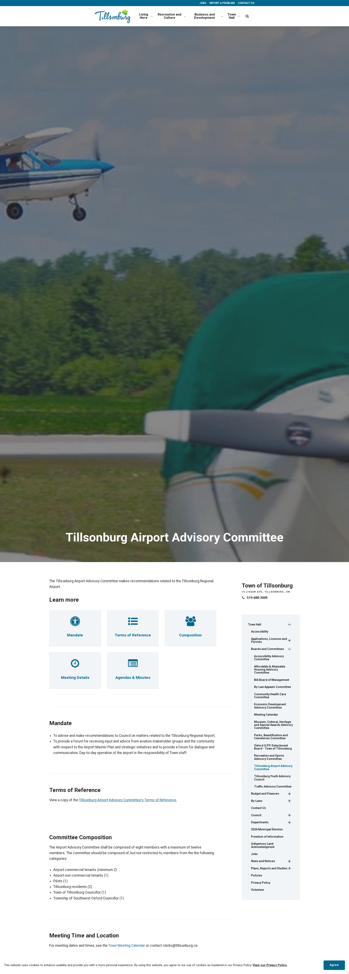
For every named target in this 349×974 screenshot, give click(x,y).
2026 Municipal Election (267, 829)
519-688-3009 (257, 598)
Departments (260, 822)
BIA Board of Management (271, 679)
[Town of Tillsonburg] (113, 16)
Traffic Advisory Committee (272, 786)
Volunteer (257, 889)
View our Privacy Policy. (270, 965)
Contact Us (258, 808)
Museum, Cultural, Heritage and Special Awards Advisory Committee (273, 725)
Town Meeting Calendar (126, 945)
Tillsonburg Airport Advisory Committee (273, 767)
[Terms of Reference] (133, 623)
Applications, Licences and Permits (269, 640)
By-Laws (256, 800)
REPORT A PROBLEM (222, 2)
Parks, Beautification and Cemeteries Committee (271, 737)
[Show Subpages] (289, 624)
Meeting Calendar (266, 714)
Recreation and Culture (169, 16)
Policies (256, 875)
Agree (334, 965)
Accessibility (259, 631)
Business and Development (204, 16)
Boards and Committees (267, 649)
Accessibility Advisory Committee (269, 658)
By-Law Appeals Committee (272, 687)
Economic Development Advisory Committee (270, 706)
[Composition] (190, 623)
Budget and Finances (265, 793)
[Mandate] (75, 623)
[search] (247, 16)
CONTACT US (245, 2)
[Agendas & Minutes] (133, 666)
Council (256, 815)
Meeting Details (75, 677)
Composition (190, 635)
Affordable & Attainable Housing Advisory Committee (269, 669)
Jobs (254, 854)
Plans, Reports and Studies (269, 868)
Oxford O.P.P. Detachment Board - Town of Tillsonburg (273, 747)
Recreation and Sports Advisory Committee (269, 757)
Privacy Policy (260, 882)
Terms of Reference (133, 635)
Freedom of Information (267, 836)
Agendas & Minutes (133, 677)
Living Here (143, 16)
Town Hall (232, 16)
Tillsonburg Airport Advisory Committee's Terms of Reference (127, 800)
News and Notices (263, 861)
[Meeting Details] (75, 666)
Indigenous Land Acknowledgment (262, 845)
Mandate (75, 635)
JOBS (202, 2)
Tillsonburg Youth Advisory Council (272, 778)
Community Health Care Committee (270, 696)
